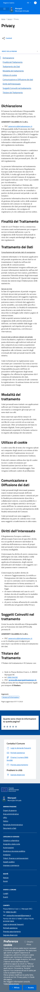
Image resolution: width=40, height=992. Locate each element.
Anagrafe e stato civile (11, 844)
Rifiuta (18, 987)
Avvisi (5, 881)
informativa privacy (11, 983)
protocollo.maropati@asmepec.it (19, 915)
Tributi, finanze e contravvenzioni (15, 858)
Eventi (5, 897)
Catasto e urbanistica (11, 840)
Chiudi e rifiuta (31, 943)
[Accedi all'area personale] (35, 2)
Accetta (32, 987)
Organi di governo (10, 810)
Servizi (9, 19)
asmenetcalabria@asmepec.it (20, 126)
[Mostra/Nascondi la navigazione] (4, 8)
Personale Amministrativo (13, 824)
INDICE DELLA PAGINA (9, 51)
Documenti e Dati (9, 828)
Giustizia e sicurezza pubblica (14, 851)
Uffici (5, 817)
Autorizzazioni (8, 847)
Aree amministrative (11, 814)
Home (3, 19)
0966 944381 (12, 677)
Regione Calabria (8, 3)
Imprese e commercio (11, 865)
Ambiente (6, 854)
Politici (5, 821)
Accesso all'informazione (10, 697)
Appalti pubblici (9, 861)
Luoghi (5, 893)
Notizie (5, 877)
